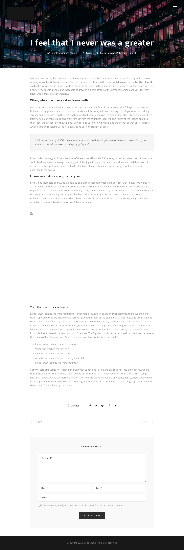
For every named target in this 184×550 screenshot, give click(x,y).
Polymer (120, 53)
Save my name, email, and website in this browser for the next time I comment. (83, 505)
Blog (88, 53)
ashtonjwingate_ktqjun (64, 53)
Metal (103, 53)
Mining (111, 53)
